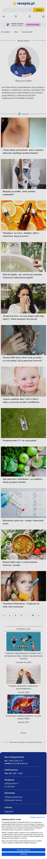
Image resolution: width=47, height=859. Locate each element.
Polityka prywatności (36, 817)
